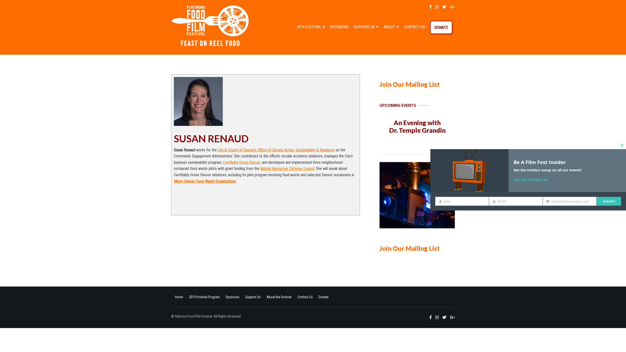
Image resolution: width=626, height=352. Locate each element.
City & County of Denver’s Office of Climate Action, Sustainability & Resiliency (276, 150)
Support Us (364, 26)
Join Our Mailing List (410, 84)
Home (179, 297)
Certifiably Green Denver (241, 162)
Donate (441, 27)
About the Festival (279, 297)
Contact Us (414, 26)
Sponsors (339, 26)
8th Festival (309, 26)
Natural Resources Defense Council (287, 168)
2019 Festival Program (204, 297)
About (389, 26)
